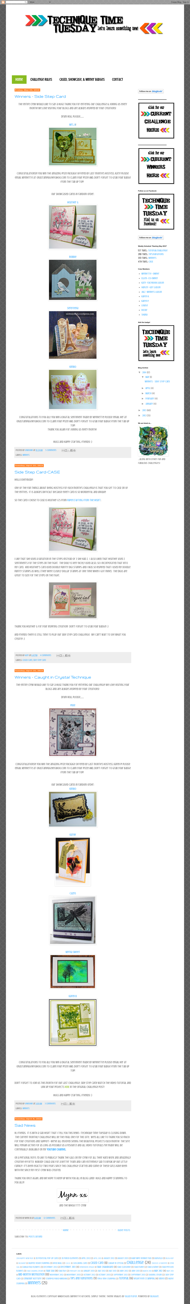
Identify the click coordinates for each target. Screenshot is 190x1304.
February (150, 398)
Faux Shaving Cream (35, 1271)
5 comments (50, 450)
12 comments (49, 1218)
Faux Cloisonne (124, 1267)
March (148, 393)
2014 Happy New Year (24, 1258)
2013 (144, 410)
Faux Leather (153, 1267)
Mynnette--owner (150, 273)
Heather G (72, 202)
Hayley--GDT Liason (150, 287)
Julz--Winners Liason (151, 291)
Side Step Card (39, 660)
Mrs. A (72, 124)
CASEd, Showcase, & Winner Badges (82, 80)
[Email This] (63, 450)
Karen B (73, 996)
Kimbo (72, 367)
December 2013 (68, 1266)
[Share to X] (68, 450)
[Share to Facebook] (71, 450)
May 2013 (170, 1271)
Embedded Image (87, 1267)
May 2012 (158, 1270)
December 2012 (50, 1267)
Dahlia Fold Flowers (31, 1267)
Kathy (73, 834)
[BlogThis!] (65, 450)
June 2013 (136, 1271)
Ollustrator (131, 1296)
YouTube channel (56, 1149)
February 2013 (75, 1271)
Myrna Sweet (73, 952)
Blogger (154, 1296)
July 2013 (112, 1271)
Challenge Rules (41, 80)
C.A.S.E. (68, 1263)
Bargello (159, 1258)
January (149, 403)
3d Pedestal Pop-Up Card (47, 1258)
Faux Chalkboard (105, 1266)
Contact (117, 80)
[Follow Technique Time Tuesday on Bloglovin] (151, 92)
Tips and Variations (81, 1278)
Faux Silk (50, 1270)
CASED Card (27, 660)
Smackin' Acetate (33, 1278)
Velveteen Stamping (144, 1278)
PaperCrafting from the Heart (84, 500)
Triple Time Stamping (106, 1278)
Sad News (25, 1125)
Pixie (72, 705)
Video (162, 1278)
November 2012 (56, 1274)
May (147, 376)
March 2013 (147, 1271)
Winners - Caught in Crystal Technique (53, 677)
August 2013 (123, 1258)
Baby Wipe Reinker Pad (141, 1258)
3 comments (50, 1103)
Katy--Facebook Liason (152, 282)
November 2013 (73, 1274)
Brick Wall (57, 1263)
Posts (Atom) (35, 1236)
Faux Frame (139, 1267)
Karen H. (145, 296)
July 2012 (102, 1271)
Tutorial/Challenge (158, 250)
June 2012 (124, 1271)
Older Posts (124, 1230)
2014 (144, 372)
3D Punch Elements (70, 1258)
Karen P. (145, 300)
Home (19, 80)
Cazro (73, 893)
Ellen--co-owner (149, 278)
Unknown (29, 450)
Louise (144, 305)
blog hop (170, 1258)
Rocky (144, 310)
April (148, 388)
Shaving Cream (155, 1274)
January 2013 (88, 1271)
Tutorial (124, 1278)
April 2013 (97, 1258)
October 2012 (89, 1274)
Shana (144, 314)
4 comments (45, 655)
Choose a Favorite (159, 1263)
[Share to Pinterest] (74, 450)
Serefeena (72, 308)
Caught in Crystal (115, 1263)
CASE (151, 261)
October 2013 (104, 1274)
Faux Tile (62, 1271)
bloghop (22, 1263)
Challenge (135, 1262)
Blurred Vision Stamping (39, 1263)
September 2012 (121, 1274)
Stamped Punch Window (56, 1278)
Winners (26, 455)
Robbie (72, 257)
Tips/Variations (156, 254)
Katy (27, 655)
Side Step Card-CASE (37, 472)
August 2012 (109, 1258)
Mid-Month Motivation (31, 1274)
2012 (144, 415)
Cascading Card (80, 1263)
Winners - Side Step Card (40, 96)
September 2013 (138, 1274)
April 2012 (86, 1258)
